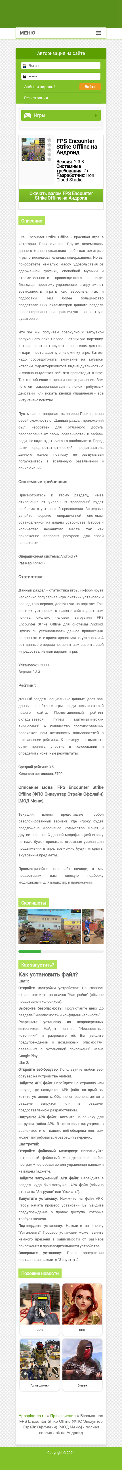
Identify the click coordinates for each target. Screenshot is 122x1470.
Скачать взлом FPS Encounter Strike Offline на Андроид (61, 195)
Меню (27, 33)
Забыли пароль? (39, 86)
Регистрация (36, 97)
